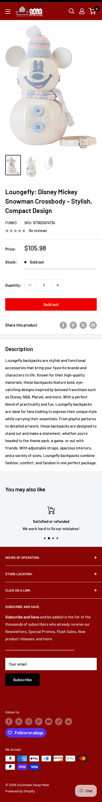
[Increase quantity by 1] (57, 285)
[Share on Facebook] (63, 325)
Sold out (51, 304)
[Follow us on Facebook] (9, 721)
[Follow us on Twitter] (18, 721)
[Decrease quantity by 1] (30, 285)
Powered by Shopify (20, 791)
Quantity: (13, 285)
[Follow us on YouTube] (48, 721)
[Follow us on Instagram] (28, 721)
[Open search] (72, 11)
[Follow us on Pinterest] (38, 721)
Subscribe (22, 679)
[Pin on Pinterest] (73, 325)
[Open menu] (7, 11)
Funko (11, 223)
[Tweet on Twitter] (83, 325)
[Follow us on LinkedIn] (68, 721)
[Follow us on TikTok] (58, 721)
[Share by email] (93, 325)
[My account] (81, 11)
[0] (92, 11)
